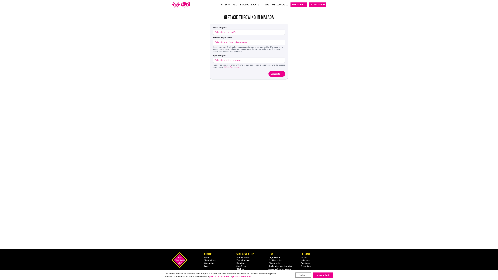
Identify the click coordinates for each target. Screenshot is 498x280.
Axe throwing (242, 257)
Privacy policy (274, 263)
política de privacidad (219, 276)
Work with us (210, 260)
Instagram (305, 260)
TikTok (304, 257)
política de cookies (241, 276)
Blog (206, 257)
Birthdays (240, 263)
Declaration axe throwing (280, 266)
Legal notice (274, 257)
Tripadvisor (306, 266)
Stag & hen (241, 266)
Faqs (206, 266)
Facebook (305, 263)
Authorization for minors (279, 269)
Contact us (209, 263)
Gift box (240, 269)
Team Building (243, 260)
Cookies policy (275, 260)
